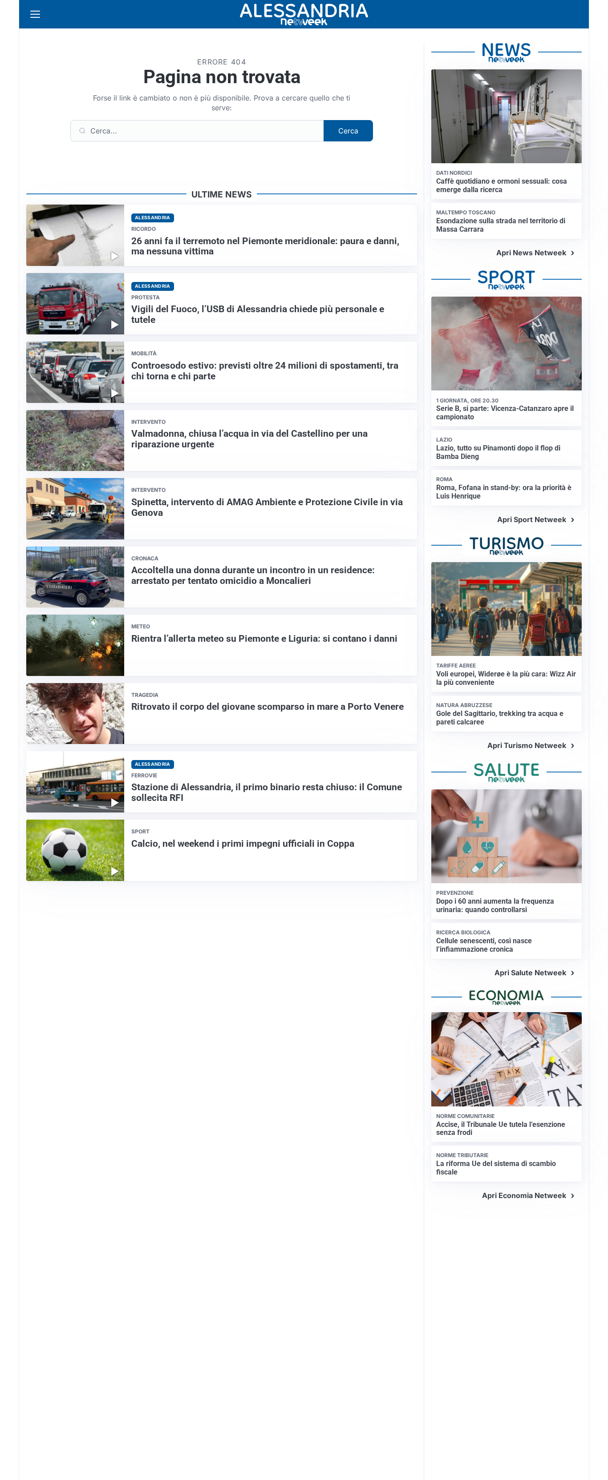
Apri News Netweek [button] (531, 252)
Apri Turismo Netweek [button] (526, 745)
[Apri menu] (35, 14)
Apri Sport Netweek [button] (531, 519)
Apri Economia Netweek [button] (524, 1195)
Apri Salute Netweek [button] (530, 972)
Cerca (348, 130)
